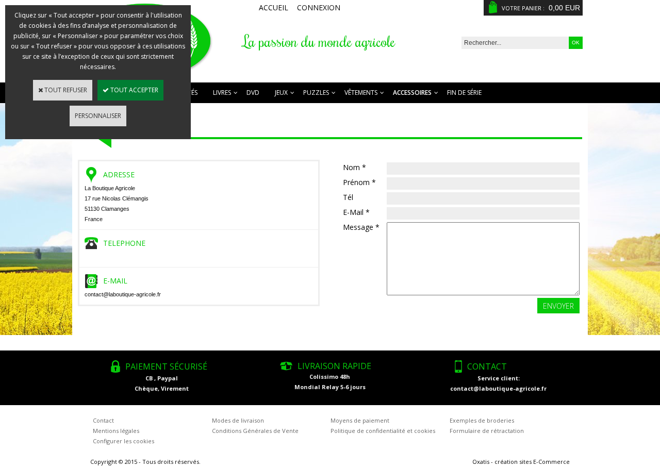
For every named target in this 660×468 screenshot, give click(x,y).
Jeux (281, 92)
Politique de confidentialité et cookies (383, 430)
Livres (222, 92)
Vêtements (360, 92)
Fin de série (464, 92)
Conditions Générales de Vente (255, 430)
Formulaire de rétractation (487, 430)
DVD (252, 92)
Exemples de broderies (482, 420)
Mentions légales (116, 430)
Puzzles (316, 92)
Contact (103, 420)
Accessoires (412, 92)
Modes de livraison (238, 420)
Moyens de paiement (360, 420)
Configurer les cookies (123, 441)
